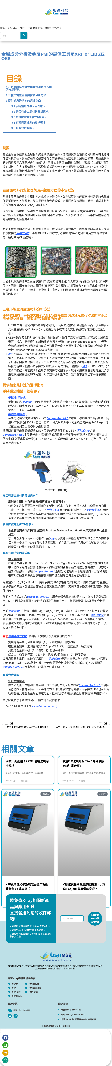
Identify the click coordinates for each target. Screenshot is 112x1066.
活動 (29, 28)
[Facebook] (16, 1016)
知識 (22, 28)
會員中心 (56, 28)
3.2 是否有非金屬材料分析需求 (29, 111)
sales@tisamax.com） (45, 706)
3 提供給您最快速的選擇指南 (23, 100)
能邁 (2, 28)
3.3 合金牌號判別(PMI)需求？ (29, 117)
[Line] (5, 1045)
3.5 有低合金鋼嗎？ (23, 128)
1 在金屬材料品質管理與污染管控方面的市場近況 (29, 88)
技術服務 (37, 28)
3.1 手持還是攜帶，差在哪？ (28, 106)
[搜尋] (23, 35)
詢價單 (48, 28)
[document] (56, 1047)
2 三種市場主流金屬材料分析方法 (26, 95)
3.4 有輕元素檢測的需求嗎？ (28, 122)
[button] (0, 1030)
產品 (15, 28)
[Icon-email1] (5, 1060)
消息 (9, 28)
